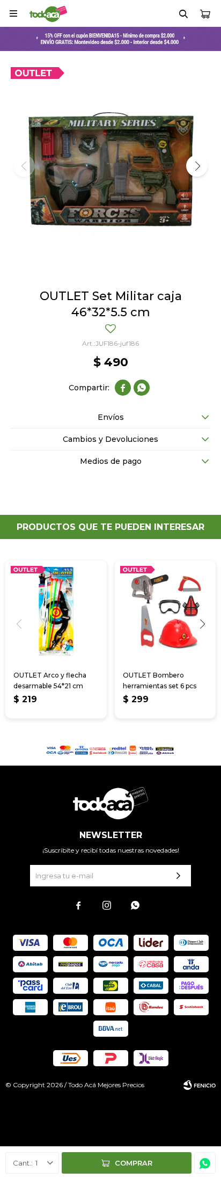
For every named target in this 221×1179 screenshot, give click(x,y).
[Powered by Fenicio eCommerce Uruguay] (199, 1085)
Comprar (133, 1163)
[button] (183, 13)
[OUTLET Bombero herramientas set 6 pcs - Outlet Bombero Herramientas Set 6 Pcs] (165, 611)
